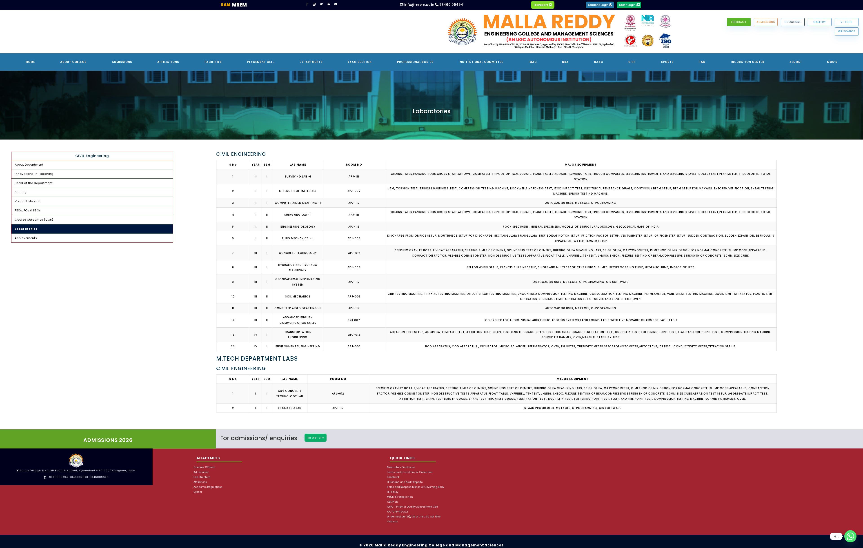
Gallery (819, 22)
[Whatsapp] (850, 536)
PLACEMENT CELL (260, 62)
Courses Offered (204, 467)
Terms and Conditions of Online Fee (409, 472)
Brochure (793, 22)
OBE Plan (392, 502)
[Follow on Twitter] (321, 4)
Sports (667, 62)
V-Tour (847, 22)
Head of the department (34, 183)
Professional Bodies (415, 62)
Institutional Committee (481, 62)
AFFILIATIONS (168, 62)
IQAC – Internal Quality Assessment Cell (412, 506)
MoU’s (832, 62)
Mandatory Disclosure (401, 467)
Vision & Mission (27, 201)
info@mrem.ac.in (418, 4)
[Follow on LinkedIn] (328, 4)
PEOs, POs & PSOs (28, 210)
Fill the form (315, 437)
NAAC (598, 62)
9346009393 (78, 477)
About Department (29, 164)
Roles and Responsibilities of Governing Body (415, 487)
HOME (30, 62)
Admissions (765, 22)
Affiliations (200, 482)
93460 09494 (450, 4)
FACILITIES (213, 62)
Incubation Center (747, 62)
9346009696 (99, 477)
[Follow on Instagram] (314, 4)
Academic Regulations (208, 487)
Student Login (598, 5)
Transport (540, 5)
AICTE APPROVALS (397, 511)
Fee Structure (202, 477)
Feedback (738, 22)
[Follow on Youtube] (335, 4)
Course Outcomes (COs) (34, 220)
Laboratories (26, 229)
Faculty (21, 192)
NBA (565, 62)
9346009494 (58, 477)
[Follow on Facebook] (307, 4)
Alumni (796, 62)
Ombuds (392, 521)
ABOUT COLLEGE (73, 62)
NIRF (632, 62)
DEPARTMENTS (311, 62)
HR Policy (392, 492)
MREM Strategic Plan (400, 497)
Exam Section (360, 62)
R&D (702, 62)
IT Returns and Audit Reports (405, 482)
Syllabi (198, 492)
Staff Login (627, 5)
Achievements (26, 238)
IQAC (533, 62)
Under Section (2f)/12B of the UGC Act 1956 (414, 516)
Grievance (846, 31)
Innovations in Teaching (34, 174)
